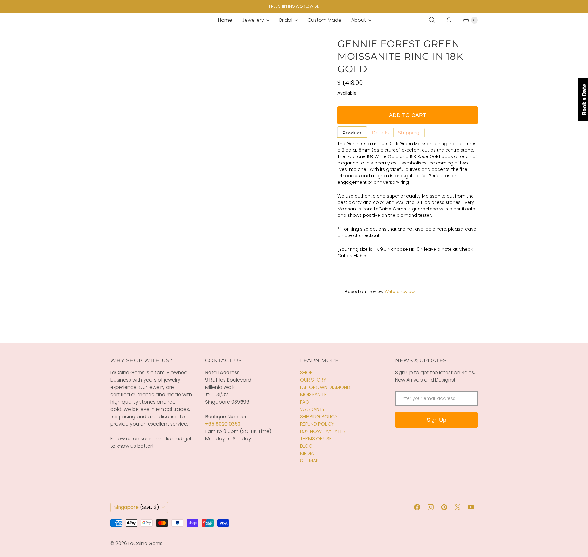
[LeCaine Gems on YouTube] (471, 507)
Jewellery (253, 20)
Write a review (400, 291)
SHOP (306, 372)
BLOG (306, 446)
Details (380, 132)
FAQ (304, 401)
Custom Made (324, 20)
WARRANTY (312, 409)
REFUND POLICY (317, 423)
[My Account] (449, 20)
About (358, 20)
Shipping (409, 132)
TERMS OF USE (316, 438)
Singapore (136, 507)
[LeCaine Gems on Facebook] (417, 507)
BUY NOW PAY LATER (322, 431)
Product (352, 133)
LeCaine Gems (145, 543)
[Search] (431, 20)
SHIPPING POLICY (318, 416)
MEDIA (307, 453)
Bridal (285, 20)
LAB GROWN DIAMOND (325, 387)
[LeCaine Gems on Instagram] (430, 507)
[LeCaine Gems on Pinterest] (444, 507)
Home (225, 20)
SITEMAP (309, 460)
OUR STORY (313, 379)
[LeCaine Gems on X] (457, 507)
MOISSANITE (313, 394)
